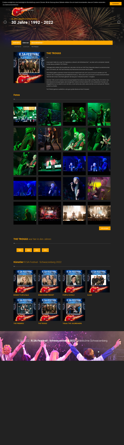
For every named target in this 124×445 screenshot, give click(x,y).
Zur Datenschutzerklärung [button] (10, 4)
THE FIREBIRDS (18, 323)
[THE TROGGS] (49, 320)
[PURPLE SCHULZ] (74, 292)
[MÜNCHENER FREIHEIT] (49, 292)
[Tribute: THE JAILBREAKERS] (74, 320)
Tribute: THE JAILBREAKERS (72, 323)
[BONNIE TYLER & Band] (24, 292)
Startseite (16, 43)
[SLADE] (98, 292)
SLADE (89, 295)
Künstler (26, 43)
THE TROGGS (42, 323)
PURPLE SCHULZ (68, 295)
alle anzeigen (104, 228)
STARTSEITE (17, 46)
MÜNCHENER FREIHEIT (46, 295)
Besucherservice (37, 43)
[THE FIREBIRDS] (24, 320)
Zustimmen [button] (115, 3)
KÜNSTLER (26, 46)
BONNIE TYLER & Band (21, 295)
